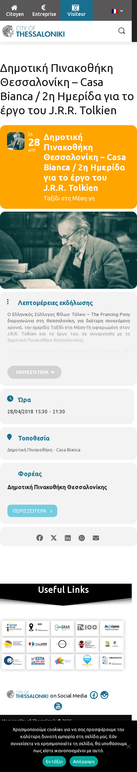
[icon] (94, 700)
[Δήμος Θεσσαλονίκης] (33, 31)
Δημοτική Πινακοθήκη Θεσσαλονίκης (57, 487)
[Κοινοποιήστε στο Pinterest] (82, 536)
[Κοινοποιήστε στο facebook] (39, 536)
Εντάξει (54, 761)
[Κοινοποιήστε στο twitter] (53, 536)
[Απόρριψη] (128, 746)
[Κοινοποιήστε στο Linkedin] (67, 536)
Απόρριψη (83, 761)
